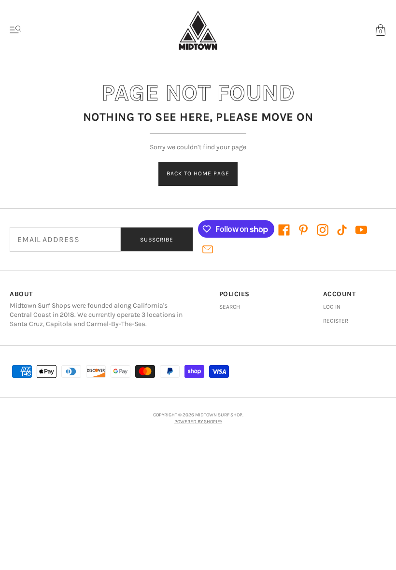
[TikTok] (342, 230)
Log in (331, 306)
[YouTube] (361, 230)
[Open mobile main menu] (15, 30)
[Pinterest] (303, 230)
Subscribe (156, 239)
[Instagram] (322, 230)
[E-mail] (207, 249)
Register (335, 320)
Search (229, 306)
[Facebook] (284, 230)
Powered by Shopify (198, 422)
